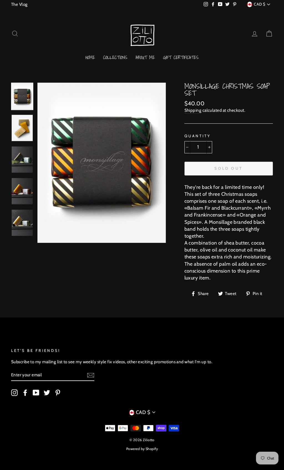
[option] (101, 163)
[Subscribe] (90, 375)
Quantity (197, 136)
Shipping (193, 110)
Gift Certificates (181, 57)
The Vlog (19, 4)
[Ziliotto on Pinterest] (57, 392)
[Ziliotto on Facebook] (25, 392)
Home (90, 57)
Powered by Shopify (142, 449)
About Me (145, 57)
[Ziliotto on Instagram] (14, 392)
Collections (115, 57)
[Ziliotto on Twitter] (47, 392)
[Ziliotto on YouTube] (36, 392)
